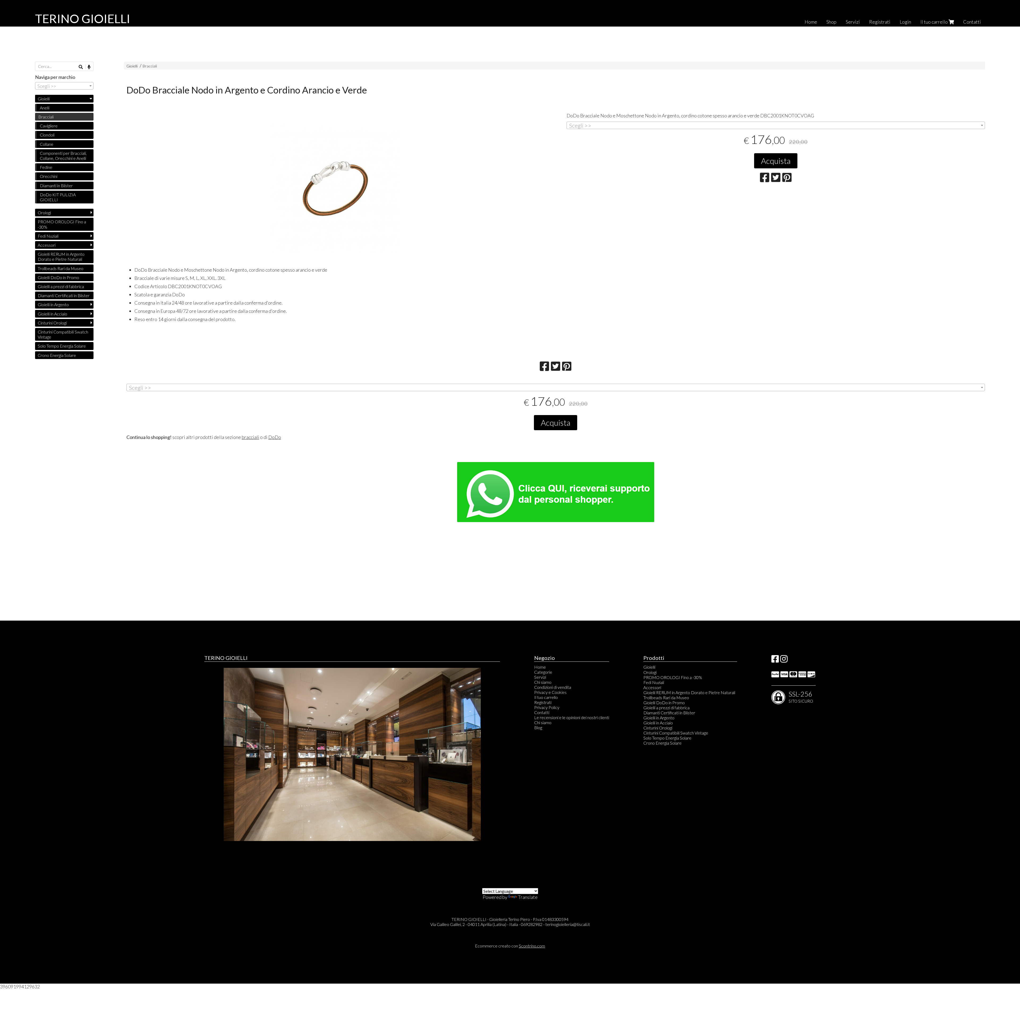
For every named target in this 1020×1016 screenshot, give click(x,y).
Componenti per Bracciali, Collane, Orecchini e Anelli (63, 156)
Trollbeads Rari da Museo (60, 268)
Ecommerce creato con (510, 945)
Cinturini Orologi (52, 322)
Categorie (543, 672)
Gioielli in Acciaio (52, 313)
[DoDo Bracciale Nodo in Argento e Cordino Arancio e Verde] (335, 189)
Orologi (44, 212)
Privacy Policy (546, 707)
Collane (46, 144)
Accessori (47, 244)
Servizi (853, 22)
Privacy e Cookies (550, 692)
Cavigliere (49, 125)
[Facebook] (775, 660)
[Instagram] (784, 660)
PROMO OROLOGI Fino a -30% (62, 224)
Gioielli (132, 66)
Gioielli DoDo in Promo (58, 277)
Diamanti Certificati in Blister (64, 295)
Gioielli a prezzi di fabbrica (61, 286)
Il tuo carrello (934, 22)
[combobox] (776, 125)
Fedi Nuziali (48, 235)
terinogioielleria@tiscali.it (567, 924)
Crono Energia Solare (57, 355)
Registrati (879, 22)
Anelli (44, 107)
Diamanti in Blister (56, 185)
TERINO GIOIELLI (82, 18)
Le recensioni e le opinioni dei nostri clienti (571, 717)
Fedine (46, 167)
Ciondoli (47, 134)
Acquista (775, 160)
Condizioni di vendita (552, 687)
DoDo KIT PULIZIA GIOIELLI (58, 197)
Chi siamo (542, 682)
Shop (831, 22)
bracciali (250, 437)
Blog (538, 727)
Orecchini (48, 176)
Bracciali (150, 66)
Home (811, 22)
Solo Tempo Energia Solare (62, 345)
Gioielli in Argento (53, 304)
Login (905, 22)
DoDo (274, 437)
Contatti (972, 22)
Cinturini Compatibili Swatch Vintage (63, 334)
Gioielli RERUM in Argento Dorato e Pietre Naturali (61, 256)
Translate (528, 897)
